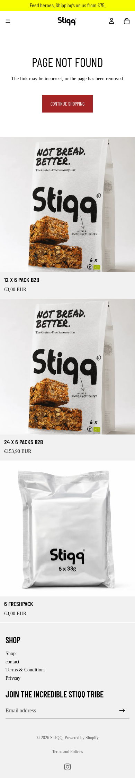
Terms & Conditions (25, 669)
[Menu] (8, 21)
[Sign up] (122, 710)
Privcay (13, 678)
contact (12, 661)
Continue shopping (67, 104)
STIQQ (56, 737)
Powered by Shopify (82, 737)
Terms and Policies (67, 751)
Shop (11, 653)
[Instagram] (67, 767)
